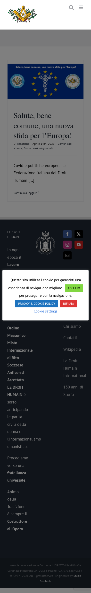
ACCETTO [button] (74, 288)
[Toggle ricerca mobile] (71, 7)
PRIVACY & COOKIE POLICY (36, 304)
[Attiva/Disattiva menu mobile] (81, 7)
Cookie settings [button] (45, 311)
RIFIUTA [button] (68, 304)
